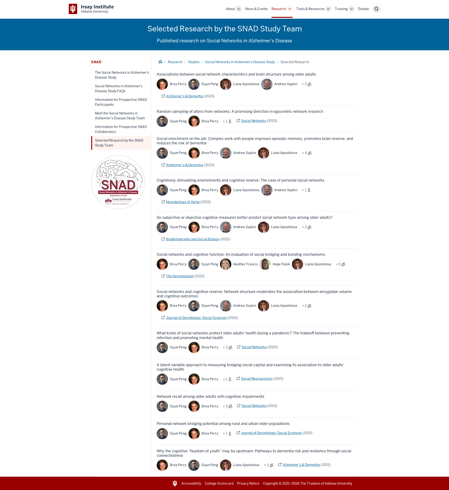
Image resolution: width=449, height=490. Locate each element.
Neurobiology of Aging (183, 202)
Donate (363, 9)
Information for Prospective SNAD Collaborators (121, 129)
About (230, 9)
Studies (193, 62)
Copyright (270, 483)
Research (279, 9)
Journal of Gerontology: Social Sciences (196, 318)
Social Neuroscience (257, 379)
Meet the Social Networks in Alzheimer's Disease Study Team (120, 115)
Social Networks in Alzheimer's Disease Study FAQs (118, 88)
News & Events (256, 9)
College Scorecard (219, 483)
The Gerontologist (179, 276)
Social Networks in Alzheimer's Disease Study (240, 62)
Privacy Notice (248, 483)
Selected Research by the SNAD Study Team (119, 142)
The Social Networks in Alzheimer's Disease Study (122, 75)
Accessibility (191, 483)
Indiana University (338, 483)
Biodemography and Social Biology (192, 239)
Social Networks (253, 121)
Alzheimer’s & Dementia (184, 96)
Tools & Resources (310, 9)
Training (341, 9)
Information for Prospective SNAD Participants (121, 102)
